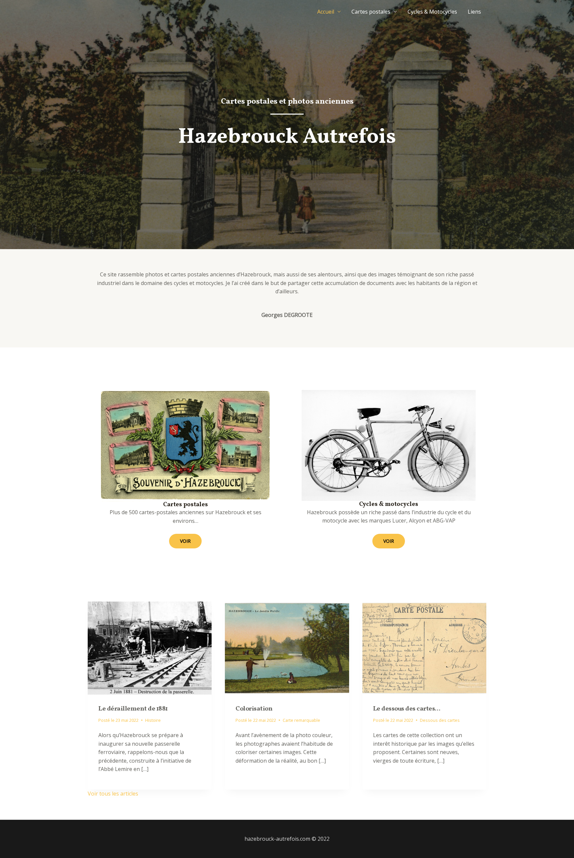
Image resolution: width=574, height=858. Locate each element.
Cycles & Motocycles (432, 11)
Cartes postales (370, 11)
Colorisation (254, 709)
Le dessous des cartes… (406, 709)
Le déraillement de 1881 (133, 709)
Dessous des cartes (440, 720)
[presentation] (150, 648)
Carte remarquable (301, 720)
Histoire (153, 720)
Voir (185, 541)
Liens (474, 11)
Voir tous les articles (113, 793)
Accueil (325, 11)
